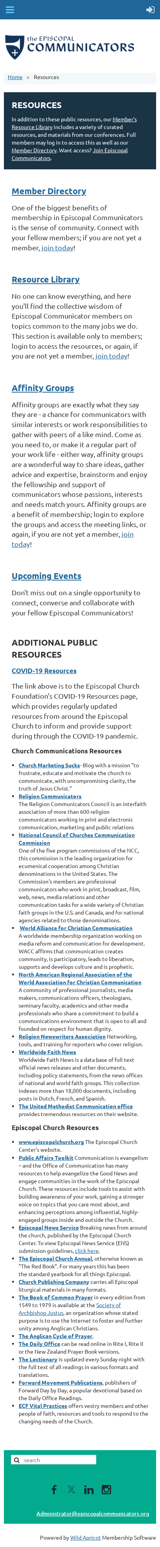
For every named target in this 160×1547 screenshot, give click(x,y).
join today (57, 247)
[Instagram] (106, 1489)
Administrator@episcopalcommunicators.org (93, 1513)
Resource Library (46, 279)
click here (87, 1250)
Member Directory (34, 149)
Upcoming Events (47, 575)
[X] (71, 1489)
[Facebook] (54, 1489)
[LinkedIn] (88, 1489)
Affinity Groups (43, 387)
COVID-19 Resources (44, 671)
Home (15, 76)
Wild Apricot (85, 1537)
